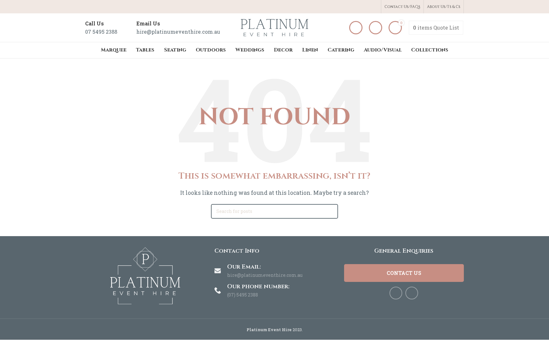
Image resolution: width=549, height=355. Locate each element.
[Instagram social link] (374, 7)
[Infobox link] (101, 27)
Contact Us (404, 273)
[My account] (356, 27)
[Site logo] (274, 27)
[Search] (375, 27)
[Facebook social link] (366, 7)
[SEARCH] (330, 211)
